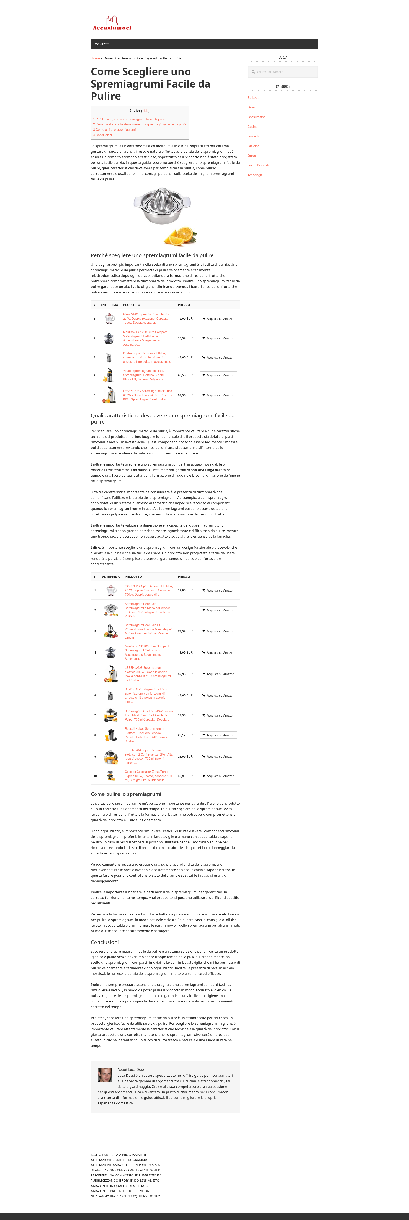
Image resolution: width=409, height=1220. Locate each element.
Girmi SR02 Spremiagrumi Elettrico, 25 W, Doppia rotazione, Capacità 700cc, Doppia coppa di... (147, 318)
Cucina (252, 126)
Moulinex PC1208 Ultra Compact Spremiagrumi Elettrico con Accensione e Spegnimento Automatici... (145, 338)
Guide (252, 155)
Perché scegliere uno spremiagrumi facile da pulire (129, 119)
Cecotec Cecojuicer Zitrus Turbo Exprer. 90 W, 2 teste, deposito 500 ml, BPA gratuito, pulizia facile (148, 775)
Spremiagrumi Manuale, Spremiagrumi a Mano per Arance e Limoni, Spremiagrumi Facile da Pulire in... (148, 610)
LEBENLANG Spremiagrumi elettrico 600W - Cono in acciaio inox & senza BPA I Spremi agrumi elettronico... (148, 395)
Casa (251, 107)
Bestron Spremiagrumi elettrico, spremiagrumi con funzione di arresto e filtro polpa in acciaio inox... (148, 357)
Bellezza (253, 97)
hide (145, 111)
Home (95, 58)
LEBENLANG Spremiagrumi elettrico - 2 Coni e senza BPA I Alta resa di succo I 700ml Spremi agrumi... (149, 756)
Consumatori (256, 117)
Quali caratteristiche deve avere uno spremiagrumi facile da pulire (139, 124)
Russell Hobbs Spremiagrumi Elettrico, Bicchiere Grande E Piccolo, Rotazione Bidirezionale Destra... (146, 734)
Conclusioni (102, 134)
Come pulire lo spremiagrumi (114, 129)
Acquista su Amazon (220, 318)
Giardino (253, 146)
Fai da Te (254, 136)
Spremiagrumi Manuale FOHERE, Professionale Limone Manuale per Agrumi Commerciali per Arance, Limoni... (148, 631)
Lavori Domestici (259, 165)
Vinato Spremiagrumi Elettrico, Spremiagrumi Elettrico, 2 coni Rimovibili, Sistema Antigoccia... (144, 374)
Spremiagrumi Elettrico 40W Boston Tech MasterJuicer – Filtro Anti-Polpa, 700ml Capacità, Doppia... (149, 715)
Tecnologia (255, 175)
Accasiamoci (119, 23)
